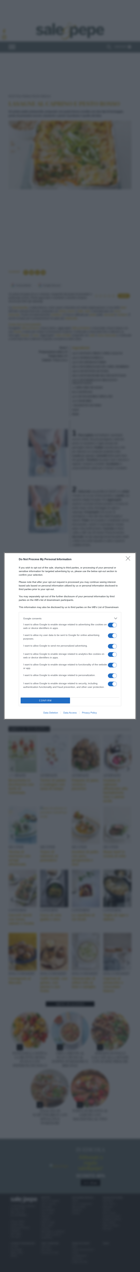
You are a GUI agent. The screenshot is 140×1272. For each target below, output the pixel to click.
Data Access (70, 712)
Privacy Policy (89, 712)
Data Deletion (50, 712)
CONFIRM (45, 700)
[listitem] (70, 618)
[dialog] (70, 636)
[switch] (112, 625)
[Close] (129, 559)
